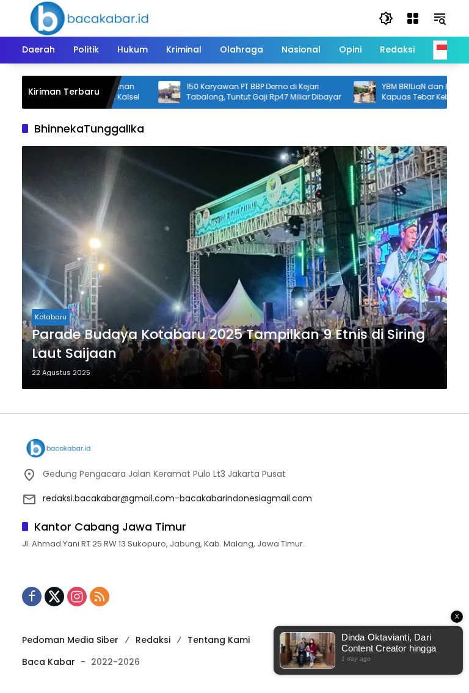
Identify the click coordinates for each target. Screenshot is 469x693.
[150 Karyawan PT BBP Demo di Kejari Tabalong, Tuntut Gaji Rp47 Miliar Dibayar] (154, 92)
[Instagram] (77, 596)
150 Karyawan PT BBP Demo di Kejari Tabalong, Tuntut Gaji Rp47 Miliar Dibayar (248, 92)
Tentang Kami (218, 640)
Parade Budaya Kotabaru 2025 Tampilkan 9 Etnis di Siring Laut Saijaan (228, 344)
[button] (386, 18)
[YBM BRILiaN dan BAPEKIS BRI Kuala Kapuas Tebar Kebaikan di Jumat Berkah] (349, 92)
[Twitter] (54, 596)
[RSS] (99, 596)
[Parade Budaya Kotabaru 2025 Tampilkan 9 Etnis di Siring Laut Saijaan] (234, 267)
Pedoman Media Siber (70, 640)
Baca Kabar (48, 662)
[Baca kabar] (89, 18)
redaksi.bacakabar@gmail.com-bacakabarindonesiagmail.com (177, 498)
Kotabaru (51, 317)
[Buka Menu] (412, 18)
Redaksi (153, 640)
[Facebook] (32, 596)
